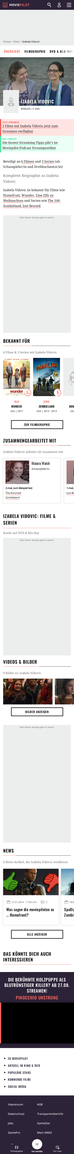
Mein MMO (44, 1132)
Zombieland (12, 206)
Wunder (28, 195)
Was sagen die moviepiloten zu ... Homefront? (30, 912)
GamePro (14, 1132)
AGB (40, 1104)
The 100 (54, 200)
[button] (16, 1149)
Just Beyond (31, 206)
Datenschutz (16, 1114)
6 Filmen (27, 161)
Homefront (11, 195)
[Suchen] (49, 5)
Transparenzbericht (50, 1114)
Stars (16, 41)
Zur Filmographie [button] (37, 424)
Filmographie (35, 51)
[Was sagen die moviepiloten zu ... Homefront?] (31, 882)
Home (6, 41)
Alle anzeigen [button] (37, 934)
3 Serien (48, 161)
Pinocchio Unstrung (37, 997)
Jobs (10, 1123)
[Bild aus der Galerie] (27, 691)
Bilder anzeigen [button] (37, 712)
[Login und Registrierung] (59, 5)
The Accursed (13, 493)
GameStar (43, 1123)
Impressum (15, 1104)
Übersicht (12, 51)
